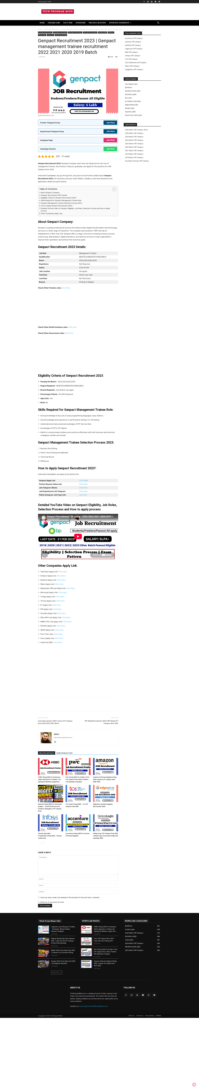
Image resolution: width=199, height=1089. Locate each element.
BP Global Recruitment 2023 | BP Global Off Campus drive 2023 (101, 722)
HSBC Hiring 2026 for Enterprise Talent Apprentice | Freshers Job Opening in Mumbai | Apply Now (49, 779)
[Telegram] (155, 1)
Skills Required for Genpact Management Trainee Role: (61, 200)
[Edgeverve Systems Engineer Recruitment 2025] (105, 793)
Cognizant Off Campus (133, 49)
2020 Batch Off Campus (75, 32)
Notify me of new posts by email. (52, 902)
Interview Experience (119, 23)
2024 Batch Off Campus (134, 137)
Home (42, 23)
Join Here (83, 495)
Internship (81, 23)
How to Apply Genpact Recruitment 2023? (57, 206)
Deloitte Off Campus (133, 45)
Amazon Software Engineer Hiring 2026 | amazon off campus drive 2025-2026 (104, 779)
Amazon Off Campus (133, 42)
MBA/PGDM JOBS (131, 105)
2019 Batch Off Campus (60, 32)
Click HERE (83, 480)
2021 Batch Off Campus (90, 32)
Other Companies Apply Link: (52, 213)
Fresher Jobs (54, 23)
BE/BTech (111, 32)
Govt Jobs (67, 23)
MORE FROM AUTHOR (65, 753)
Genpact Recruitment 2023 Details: (54, 195)
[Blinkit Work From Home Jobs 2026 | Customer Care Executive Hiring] (43, 953)
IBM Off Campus (131, 52)
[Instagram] (148, 1)
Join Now (110, 122)
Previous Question (97, 23)
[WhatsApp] (56, 62)
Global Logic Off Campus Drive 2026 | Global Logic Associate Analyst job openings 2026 (105, 836)
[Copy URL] (40, 62)
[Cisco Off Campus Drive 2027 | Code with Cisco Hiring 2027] (86, 941)
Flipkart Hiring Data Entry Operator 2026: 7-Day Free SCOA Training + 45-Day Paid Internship (63, 941)
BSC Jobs (128, 98)
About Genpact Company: (50, 192)
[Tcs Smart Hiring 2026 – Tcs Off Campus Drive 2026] (78, 793)
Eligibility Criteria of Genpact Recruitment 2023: (58, 198)
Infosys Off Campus (132, 55)
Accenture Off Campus (134, 38)
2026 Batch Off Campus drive (136, 130)
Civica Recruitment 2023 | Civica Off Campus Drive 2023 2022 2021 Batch (55, 722)
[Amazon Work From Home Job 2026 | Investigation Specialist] (43, 964)
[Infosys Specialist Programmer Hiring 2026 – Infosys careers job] (50, 823)
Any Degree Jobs (131, 84)
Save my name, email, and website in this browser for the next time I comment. (70, 897)
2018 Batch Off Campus (134, 157)
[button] (158, 23)
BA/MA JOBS (129, 108)
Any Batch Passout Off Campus (137, 161)
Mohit (56, 734)
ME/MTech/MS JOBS (61, 35)
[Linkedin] (151, 1)
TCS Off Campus (131, 59)
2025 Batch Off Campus (134, 133)
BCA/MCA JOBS (102, 32)
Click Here (66, 288)
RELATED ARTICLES (46, 753)
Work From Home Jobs (133, 115)
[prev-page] (39, 842)
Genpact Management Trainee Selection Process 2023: (61, 203)
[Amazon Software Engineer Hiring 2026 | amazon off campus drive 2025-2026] (105, 766)
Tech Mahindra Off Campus (135, 62)
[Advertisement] (78, 308)
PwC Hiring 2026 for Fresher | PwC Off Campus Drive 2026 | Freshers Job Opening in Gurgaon (77, 779)
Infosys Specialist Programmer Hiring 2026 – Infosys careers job (50, 836)
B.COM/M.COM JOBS (133, 101)
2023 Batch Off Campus (134, 140)
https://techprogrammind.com (63, 737)
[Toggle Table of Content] (113, 189)
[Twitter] (66, 62)
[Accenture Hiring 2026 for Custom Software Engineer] (78, 823)
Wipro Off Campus (132, 66)
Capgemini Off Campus (134, 69)
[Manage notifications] (194, 1084)
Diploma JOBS (130, 112)
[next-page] (43, 842)
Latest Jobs (50, 35)
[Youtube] (159, 1)
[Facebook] (144, 1)
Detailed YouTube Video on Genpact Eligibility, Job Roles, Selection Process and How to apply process (75, 209)
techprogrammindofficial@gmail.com (93, 1006)
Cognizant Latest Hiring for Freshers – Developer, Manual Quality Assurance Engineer (63, 929)
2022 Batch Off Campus (51, 29)
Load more (55, 972)
